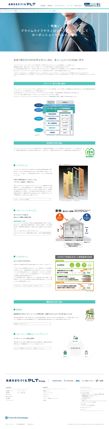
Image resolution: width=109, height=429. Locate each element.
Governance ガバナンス (86, 407)
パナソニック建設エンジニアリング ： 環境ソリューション (29, 348)
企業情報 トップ (9, 390)
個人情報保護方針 (21, 424)
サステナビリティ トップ (85, 390)
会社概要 (8, 398)
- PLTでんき (83, 399)
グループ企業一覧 (21, 392)
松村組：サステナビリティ (21, 323)
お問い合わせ (78, 5)
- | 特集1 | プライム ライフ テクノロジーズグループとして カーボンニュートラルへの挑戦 (93, 401)
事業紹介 (50, 5)
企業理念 (8, 392)
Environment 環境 (84, 392)
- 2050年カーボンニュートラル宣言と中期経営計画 (92, 394)
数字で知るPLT (9, 396)
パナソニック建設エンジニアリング (50, 398)
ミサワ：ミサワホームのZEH (21, 199)
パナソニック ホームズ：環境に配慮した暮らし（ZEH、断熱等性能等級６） (32, 233)
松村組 (44, 400)
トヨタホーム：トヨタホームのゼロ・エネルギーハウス (28, 285)
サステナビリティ (60, 5)
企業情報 (42, 5)
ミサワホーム (46, 396)
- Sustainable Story (85, 398)
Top (1, 11)
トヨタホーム (46, 394)
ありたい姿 (8, 394)
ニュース (69, 5)
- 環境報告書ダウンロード (87, 396)
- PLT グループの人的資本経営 (87, 405)
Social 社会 (83, 404)
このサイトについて (9, 424)
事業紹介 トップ (46, 390)
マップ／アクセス (21, 390)
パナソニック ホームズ (48, 392)
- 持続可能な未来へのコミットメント (89, 395)
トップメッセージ (10, 400)
